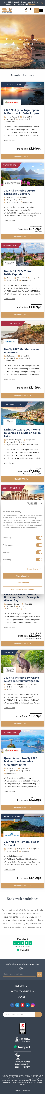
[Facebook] (12, 1005)
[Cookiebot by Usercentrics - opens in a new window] (27, 503)
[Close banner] (41, 503)
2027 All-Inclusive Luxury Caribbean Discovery (20, 192)
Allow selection (22, 583)
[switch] (39, 545)
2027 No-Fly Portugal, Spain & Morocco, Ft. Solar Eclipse (21, 111)
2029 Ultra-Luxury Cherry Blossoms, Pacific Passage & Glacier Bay (21, 597)
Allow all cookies (22, 576)
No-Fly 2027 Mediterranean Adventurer (21, 350)
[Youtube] (23, 1005)
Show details (32, 569)
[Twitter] (17, 1005)
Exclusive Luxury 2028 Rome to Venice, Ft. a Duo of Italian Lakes (22, 433)
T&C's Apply (32, 4)
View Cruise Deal (21, 156)
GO (39, 974)
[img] (22, 93)
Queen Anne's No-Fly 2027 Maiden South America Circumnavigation (20, 761)
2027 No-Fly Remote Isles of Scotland (21, 843)
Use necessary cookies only (22, 589)
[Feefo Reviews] (22, 1060)
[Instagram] (33, 1005)
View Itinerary (9, 140)
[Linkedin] (28, 1005)
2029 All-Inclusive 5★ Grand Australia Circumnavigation (21, 679)
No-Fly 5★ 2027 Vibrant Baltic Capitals (19, 272)
